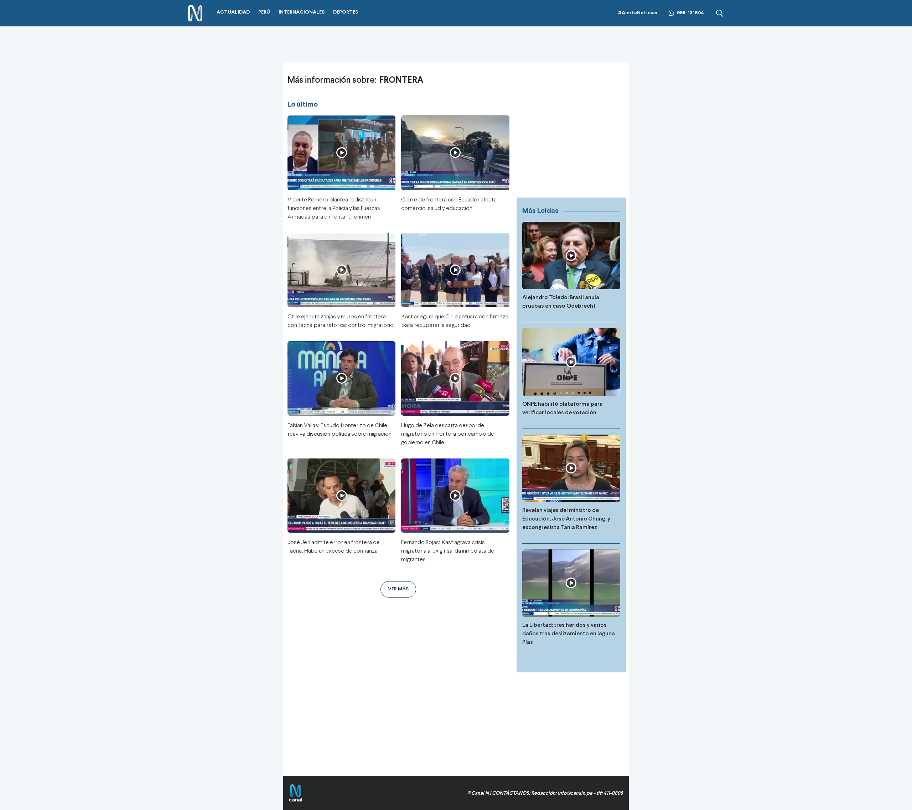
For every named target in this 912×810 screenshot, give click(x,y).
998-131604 (690, 13)
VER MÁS (398, 589)
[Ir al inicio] (195, 13)
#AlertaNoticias (637, 13)
